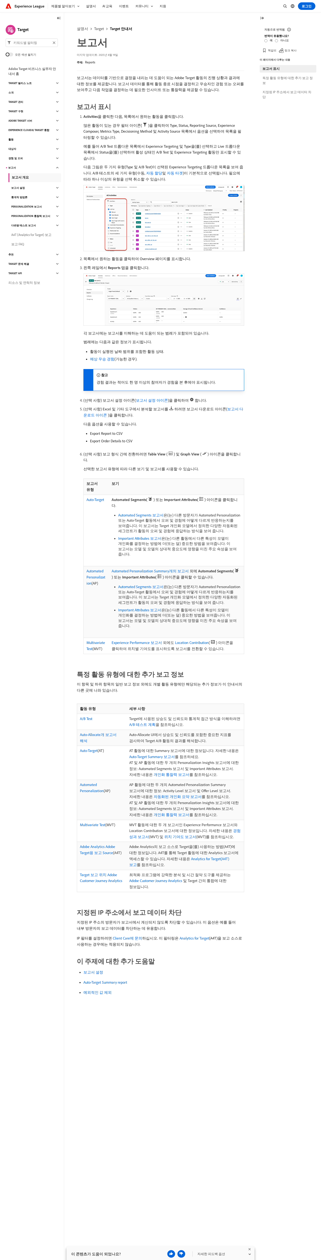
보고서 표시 (271, 68)
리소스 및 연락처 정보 (24, 283)
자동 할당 (154, 173)
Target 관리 (15, 102)
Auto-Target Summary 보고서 (152, 756)
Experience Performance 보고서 (137, 642)
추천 (11, 254)
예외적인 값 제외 (97, 992)
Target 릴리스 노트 (20, 83)
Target (99, 28)
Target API (15, 273)
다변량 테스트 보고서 (23, 225)
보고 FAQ (17, 244)
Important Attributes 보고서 (139, 538)
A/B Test (86, 718)
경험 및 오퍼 (15, 158)
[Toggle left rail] (59, 18)
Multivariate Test (92, 824)
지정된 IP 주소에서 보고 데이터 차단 (286, 94)
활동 (11, 139)
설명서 (82, 28)
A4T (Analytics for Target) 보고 (31, 235)
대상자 (12, 148)
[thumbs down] (181, 1254)
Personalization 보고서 (26, 206)
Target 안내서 (121, 28)
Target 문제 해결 (18, 264)
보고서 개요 (20, 177)
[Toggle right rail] (262, 18)
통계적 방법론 (19, 197)
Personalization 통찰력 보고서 (30, 216)
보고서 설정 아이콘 (152, 400)
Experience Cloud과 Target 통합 (28, 130)
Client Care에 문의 (127, 938)
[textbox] (32, 43)
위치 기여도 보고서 (180, 836)
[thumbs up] (171, 1254)
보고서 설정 (93, 972)
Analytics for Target (194, 938)
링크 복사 (291, 50)
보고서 (12, 167)
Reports (90, 62)
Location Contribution (192, 642)
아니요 (284, 40)
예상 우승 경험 (102, 359)
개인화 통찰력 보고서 (171, 774)
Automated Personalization (95, 577)
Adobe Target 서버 (20, 120)
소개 (11, 92)
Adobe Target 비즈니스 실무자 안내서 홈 (32, 71)
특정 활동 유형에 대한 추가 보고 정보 (287, 80)
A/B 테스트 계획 (142, 724)
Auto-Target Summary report (105, 982)
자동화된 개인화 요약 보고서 (178, 796)
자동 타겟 (175, 173)
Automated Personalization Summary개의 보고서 (150, 571)
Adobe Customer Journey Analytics (155, 880)
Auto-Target (95, 499)
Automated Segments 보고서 (141, 515)
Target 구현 (15, 111)
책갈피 (272, 50)
